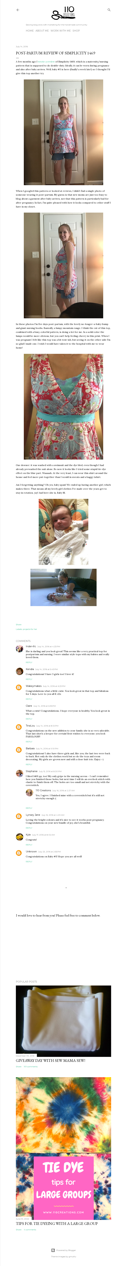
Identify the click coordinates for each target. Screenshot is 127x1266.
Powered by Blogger (66, 1250)
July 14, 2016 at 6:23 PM (54, 686)
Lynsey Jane (33, 814)
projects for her (30, 629)
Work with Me (61, 30)
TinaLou (30, 725)
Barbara (30, 748)
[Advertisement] (63, 949)
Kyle (28, 834)
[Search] (109, 9)
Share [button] (18, 624)
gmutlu (72, 1256)
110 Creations (43, 790)
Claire (29, 705)
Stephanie (32, 771)
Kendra (30, 669)
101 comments (31, 1066)
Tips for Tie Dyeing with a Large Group (57, 1223)
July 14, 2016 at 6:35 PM (44, 706)
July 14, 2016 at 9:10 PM (47, 748)
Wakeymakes (34, 686)
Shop (76, 30)
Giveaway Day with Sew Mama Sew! (50, 1060)
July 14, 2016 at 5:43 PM (46, 669)
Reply (29, 662)
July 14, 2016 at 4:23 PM (48, 646)
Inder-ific (31, 646)
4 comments (30, 1229)
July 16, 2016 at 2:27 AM (63, 790)
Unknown (31, 851)
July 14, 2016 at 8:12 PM (47, 726)
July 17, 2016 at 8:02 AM (43, 835)
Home (30, 30)
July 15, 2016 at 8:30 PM (50, 771)
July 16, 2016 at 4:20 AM (53, 815)
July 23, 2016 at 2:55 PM (49, 851)
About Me (42, 30)
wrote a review (46, 61)
